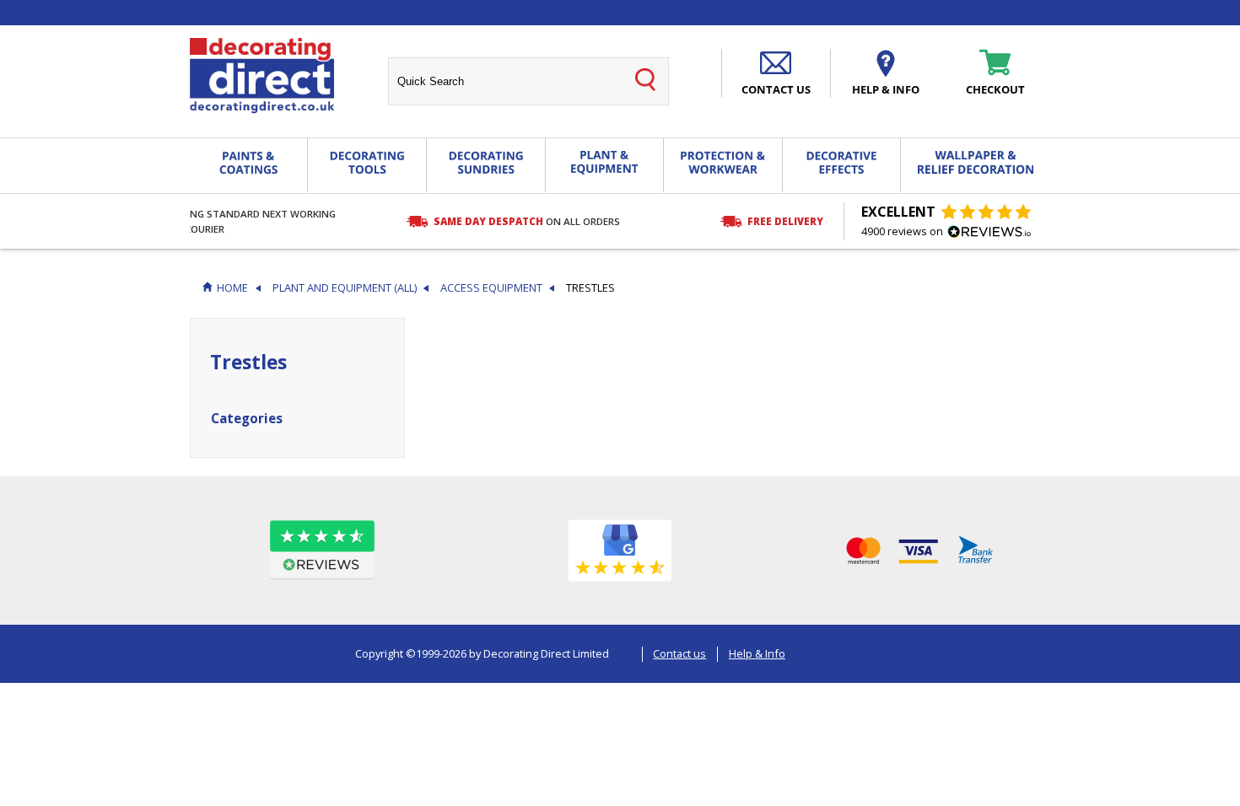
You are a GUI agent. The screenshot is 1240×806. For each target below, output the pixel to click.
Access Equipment (491, 288)
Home (232, 288)
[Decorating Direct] (262, 76)
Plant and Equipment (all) (344, 288)
